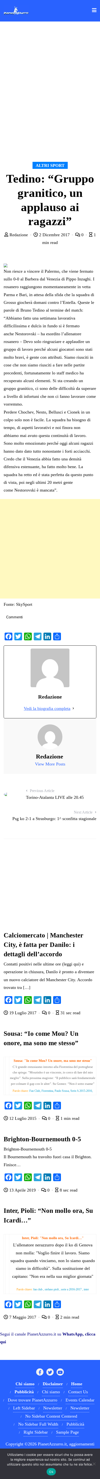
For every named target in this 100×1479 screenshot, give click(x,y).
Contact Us (78, 1391)
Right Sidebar (36, 1432)
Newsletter (52, 1408)
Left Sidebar (24, 1408)
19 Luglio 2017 (23, 1012)
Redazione (18, 234)
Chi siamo (51, 1391)
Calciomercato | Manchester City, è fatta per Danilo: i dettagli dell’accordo (43, 945)
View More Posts (50, 764)
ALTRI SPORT (50, 165)
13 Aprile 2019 (22, 1190)
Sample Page (67, 1432)
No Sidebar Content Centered (51, 1416)
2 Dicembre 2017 (54, 234)
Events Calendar (80, 1400)
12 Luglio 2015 (23, 1118)
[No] (94, 1463)
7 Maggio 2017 (22, 1317)
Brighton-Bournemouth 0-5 (42, 1139)
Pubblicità (75, 1424)
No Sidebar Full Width (38, 1424)
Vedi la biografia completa (47, 708)
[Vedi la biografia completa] (73, 708)
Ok (51, 1472)
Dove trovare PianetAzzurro (32, 1400)
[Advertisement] (50, 549)
